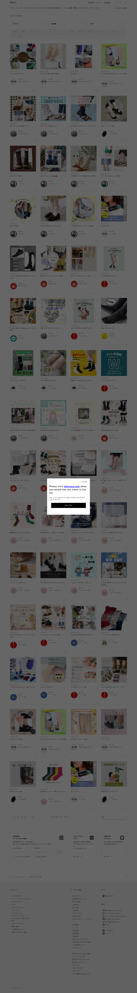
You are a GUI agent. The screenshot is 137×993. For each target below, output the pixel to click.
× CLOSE (84, 482)
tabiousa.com (72, 486)
